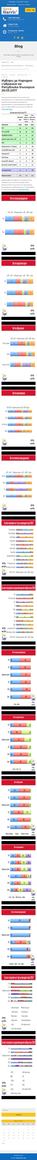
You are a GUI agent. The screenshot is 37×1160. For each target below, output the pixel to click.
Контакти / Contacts (24, 4)
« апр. (3, 1143)
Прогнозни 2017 (22, 75)
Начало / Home (11, 4)
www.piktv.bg (23, 190)
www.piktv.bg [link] (7, 109)
